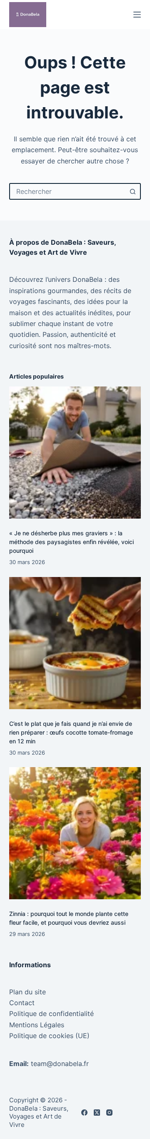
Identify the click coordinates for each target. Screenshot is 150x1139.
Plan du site (27, 992)
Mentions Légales (36, 1025)
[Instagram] (109, 1112)
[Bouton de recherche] (132, 191)
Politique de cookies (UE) (49, 1035)
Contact (22, 1003)
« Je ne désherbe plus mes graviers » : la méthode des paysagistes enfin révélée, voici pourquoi (71, 541)
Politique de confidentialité (51, 1013)
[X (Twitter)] (97, 1112)
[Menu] (137, 14)
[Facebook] (84, 1112)
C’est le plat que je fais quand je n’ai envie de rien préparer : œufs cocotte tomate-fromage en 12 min (71, 732)
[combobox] (67, 191)
